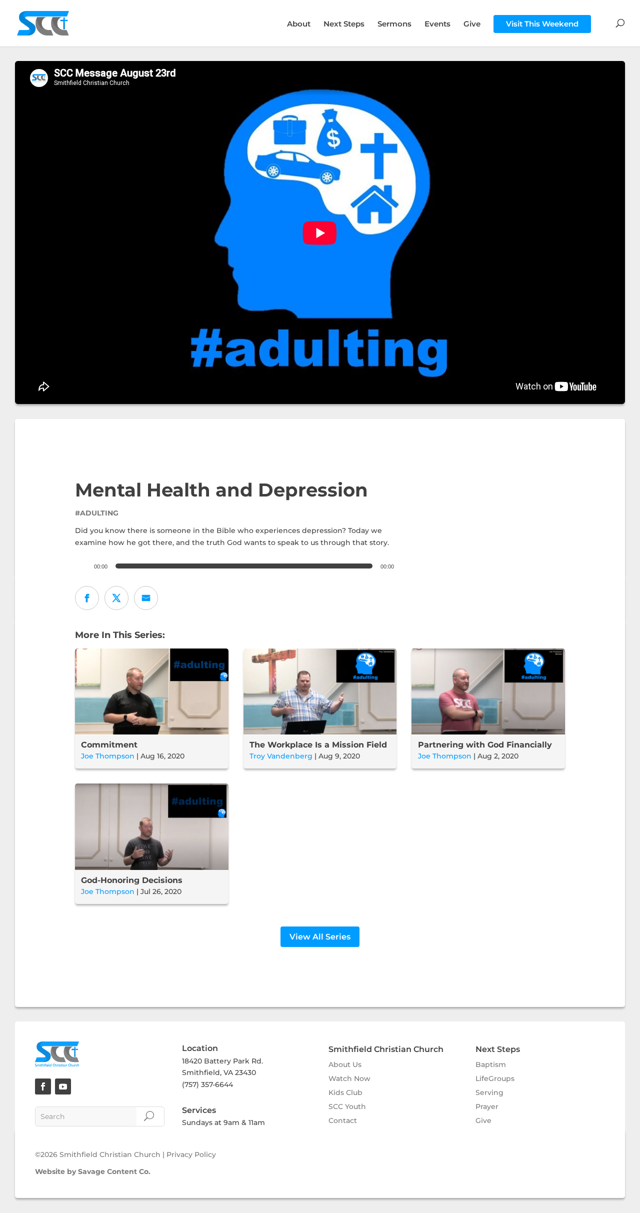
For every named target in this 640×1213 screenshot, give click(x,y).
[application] (236, 566)
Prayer (487, 1106)
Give (472, 24)
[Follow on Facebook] (43, 1086)
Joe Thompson (107, 756)
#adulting (96, 513)
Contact (342, 1120)
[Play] (80, 566)
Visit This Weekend (542, 23)
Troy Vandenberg (281, 756)
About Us (345, 1064)
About (298, 24)
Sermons (395, 24)
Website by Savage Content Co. (92, 1171)
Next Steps (344, 24)
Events (437, 24)
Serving (490, 1092)
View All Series (320, 937)
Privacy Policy (191, 1154)
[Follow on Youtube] (63, 1086)
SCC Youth (347, 1106)
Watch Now (349, 1078)
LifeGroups (495, 1078)
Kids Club (345, 1092)
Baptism (491, 1064)
